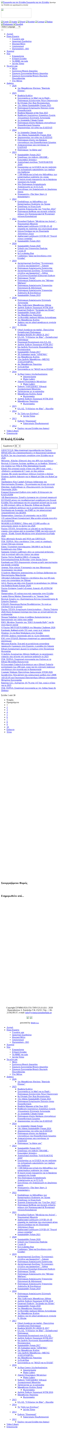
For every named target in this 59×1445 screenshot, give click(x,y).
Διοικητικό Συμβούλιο (22, 41)
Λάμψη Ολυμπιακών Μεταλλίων (32, 381)
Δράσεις (10, 83)
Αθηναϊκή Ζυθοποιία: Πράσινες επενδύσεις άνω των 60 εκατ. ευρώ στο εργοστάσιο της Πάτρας (28, 579)
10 (8, 727)
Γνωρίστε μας (18, 39)
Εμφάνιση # (8, 446)
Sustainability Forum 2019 (29, 295)
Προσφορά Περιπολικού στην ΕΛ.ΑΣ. (34, 342)
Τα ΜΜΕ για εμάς (20, 61)
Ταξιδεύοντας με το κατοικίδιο (31, 391)
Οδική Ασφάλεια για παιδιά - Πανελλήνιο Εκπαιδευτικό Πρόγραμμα (36, 331)
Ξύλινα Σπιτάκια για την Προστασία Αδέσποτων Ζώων (33, 232)
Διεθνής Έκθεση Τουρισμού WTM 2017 (35, 344)
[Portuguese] (7, 24)
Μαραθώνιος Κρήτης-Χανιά (30, 394)
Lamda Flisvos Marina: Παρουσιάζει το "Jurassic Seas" (25, 596)
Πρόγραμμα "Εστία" (27, 278)
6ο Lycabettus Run (26, 253)
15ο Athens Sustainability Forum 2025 (34, 105)
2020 (14, 243)
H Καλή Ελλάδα (19, 58)
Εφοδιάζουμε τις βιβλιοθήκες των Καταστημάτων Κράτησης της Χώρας (34, 202)
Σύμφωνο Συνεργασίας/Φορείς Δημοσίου (30, 73)
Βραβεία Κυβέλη (25, 95)
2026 (14, 86)
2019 (14, 261)
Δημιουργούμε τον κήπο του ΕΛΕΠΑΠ (35, 127)
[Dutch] (21, 21)
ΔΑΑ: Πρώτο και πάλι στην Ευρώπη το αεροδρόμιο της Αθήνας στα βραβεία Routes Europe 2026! (29, 584)
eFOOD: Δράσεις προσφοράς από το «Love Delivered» (25, 636)
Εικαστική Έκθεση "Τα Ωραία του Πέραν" (36, 310)
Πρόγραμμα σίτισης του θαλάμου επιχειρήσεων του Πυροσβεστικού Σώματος (37, 141)
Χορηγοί (10, 51)
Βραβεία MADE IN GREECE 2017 (33, 334)
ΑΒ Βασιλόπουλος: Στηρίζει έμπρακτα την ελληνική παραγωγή (29, 497)
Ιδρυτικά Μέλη (18, 44)
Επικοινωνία (12, 433)
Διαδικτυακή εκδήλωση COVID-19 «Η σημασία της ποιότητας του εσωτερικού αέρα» (38, 227)
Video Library (13, 431)
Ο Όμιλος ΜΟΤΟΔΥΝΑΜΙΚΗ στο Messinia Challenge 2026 (28, 627)
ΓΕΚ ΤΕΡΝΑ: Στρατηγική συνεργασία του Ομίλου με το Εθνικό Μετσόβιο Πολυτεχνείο (26, 660)
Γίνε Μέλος (17, 81)
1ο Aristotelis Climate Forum (30, 132)
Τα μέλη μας (12, 66)
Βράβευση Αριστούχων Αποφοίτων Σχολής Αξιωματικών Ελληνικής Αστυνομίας (36, 116)
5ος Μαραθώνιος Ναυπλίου (30, 315)
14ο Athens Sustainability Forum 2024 (34, 135)
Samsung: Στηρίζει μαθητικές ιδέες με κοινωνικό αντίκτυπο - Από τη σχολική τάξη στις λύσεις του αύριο (27, 553)
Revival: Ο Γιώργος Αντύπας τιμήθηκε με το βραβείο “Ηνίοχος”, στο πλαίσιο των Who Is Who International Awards (29, 464)
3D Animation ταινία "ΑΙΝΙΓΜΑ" (32, 354)
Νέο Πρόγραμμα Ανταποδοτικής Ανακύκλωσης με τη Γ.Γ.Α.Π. (32, 185)
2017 (14, 327)
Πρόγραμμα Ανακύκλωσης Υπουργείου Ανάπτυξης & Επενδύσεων (35, 291)
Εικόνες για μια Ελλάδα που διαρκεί (33, 428)
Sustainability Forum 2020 (29, 246)
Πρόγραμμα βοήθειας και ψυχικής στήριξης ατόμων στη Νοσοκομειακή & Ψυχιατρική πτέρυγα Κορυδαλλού (37, 213)
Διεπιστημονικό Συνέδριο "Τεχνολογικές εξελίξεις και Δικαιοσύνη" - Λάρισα (35, 264)
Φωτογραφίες (29, 396)
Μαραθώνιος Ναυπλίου (28, 401)
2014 (14, 411)
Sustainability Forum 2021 (29, 241)
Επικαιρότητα (18, 56)
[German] (39, 21)
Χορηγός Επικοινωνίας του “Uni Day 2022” (37, 209)
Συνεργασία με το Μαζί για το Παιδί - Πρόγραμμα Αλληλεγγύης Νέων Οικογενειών (38, 99)
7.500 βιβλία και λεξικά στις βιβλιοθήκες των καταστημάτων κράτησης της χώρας (37, 175)
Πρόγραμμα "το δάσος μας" (30, 150)
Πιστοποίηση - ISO (20, 49)
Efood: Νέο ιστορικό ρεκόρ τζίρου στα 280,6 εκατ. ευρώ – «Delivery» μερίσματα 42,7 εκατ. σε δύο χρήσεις (27, 469)
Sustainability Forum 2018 (29, 312)
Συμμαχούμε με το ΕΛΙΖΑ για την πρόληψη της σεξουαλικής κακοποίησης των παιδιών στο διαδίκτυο (37, 169)
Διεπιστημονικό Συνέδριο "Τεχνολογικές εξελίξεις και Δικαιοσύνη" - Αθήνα (35, 271)
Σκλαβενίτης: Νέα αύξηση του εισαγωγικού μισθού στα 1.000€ (28, 675)
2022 (14, 199)
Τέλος (9, 732)
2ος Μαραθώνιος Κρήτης (29, 357)
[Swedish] (18, 24)
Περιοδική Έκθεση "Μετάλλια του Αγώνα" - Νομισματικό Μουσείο (37, 222)
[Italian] (49, 21)
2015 (14, 406)
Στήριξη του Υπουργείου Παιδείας (32, 248)
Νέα (8, 53)
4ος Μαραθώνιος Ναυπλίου (30, 364)
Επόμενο (10, 729)
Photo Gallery (29, 379)
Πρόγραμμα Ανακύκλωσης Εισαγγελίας (35, 268)
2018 (14, 298)
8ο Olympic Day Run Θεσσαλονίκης (34, 103)
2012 (14, 426)
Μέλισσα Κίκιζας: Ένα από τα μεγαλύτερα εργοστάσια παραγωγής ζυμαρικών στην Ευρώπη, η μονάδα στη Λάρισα (27, 644)
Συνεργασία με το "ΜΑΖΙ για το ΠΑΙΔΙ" (35, 369)
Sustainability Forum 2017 (29, 352)
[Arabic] (13, 21)
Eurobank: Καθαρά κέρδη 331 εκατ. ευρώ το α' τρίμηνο (25, 630)
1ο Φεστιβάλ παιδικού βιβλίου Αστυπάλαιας (37, 317)
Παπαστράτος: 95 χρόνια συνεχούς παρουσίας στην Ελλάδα (27, 593)
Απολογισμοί (18, 46)
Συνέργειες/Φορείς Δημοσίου (25, 71)
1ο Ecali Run (23, 367)
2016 (14, 371)
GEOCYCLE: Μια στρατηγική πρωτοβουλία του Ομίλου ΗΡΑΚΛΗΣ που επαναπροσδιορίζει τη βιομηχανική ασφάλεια (28, 451)
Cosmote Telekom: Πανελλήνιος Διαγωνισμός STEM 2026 (27, 672)
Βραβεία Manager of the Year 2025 (33, 113)
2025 (14, 93)
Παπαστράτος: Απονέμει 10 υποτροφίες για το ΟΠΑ (24, 515)
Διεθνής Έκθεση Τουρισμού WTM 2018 (35, 307)
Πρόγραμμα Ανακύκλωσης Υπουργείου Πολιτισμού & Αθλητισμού (35, 286)
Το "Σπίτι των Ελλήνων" (28, 413)
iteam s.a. (35, 1023)
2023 (14, 152)
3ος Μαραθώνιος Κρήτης (29, 320)
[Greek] (5, 21)
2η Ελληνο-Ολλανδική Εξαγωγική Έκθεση (36, 275)
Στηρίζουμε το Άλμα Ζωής (29, 206)
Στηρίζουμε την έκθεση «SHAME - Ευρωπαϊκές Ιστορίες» (33, 158)
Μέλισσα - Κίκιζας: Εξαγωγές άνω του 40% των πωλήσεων (27, 460)
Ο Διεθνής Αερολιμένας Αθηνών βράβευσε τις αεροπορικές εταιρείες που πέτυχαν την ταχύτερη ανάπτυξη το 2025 (27, 655)
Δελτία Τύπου (18, 63)
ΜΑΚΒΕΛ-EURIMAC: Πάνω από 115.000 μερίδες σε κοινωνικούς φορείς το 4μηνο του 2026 (25, 524)
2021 (14, 219)
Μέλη (14, 68)
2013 (14, 418)
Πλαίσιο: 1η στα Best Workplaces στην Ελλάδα (22, 633)
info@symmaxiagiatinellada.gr (38, 1012)
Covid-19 (22, 251)
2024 (14, 130)
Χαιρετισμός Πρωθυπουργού (36, 423)
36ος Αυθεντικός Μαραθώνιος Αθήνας (34, 305)
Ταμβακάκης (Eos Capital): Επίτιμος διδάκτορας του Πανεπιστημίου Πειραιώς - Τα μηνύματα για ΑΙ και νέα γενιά (28, 483)
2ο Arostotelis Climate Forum (30, 120)
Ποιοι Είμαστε (13, 36)
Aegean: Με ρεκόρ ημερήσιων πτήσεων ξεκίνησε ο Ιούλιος (27, 474)
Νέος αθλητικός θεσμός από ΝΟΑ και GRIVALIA (23, 539)
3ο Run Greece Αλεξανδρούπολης (32, 374)
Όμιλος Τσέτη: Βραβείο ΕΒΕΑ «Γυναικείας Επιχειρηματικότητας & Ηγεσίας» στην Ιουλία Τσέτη (24, 558)
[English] (30, 21)
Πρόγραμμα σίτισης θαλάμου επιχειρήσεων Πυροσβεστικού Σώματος (37, 123)
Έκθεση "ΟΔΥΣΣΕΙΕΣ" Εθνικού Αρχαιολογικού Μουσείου (32, 387)
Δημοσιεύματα (29, 376)
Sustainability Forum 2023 (29, 155)
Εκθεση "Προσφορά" (27, 421)
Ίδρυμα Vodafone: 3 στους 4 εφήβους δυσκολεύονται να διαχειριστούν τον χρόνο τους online (26, 618)
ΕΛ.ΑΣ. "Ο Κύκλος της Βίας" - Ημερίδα (35, 408)
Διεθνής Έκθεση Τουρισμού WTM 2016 (35, 399)
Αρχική (10, 34)
